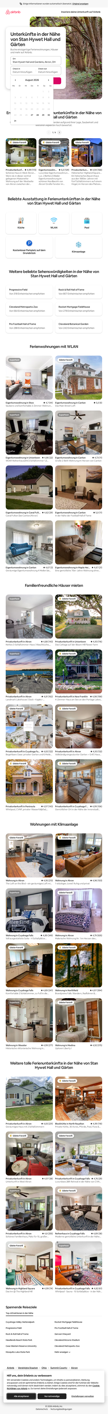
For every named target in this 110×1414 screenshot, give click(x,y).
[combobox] (36, 62)
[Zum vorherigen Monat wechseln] (15, 80)
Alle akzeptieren (21, 1396)
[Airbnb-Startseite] (13, 11)
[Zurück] (48, 132)
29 (43, 115)
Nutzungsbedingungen (61, 1409)
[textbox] (23, 72)
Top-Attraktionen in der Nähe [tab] (19, 1313)
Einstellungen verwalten (82, 1396)
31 (15, 121)
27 (32, 115)
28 (37, 115)
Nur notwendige (52, 1396)
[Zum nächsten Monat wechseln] (48, 80)
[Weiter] (59, 132)
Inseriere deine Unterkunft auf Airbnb (80, 11)
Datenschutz (42, 1409)
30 (49, 115)
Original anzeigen (80, 3)
